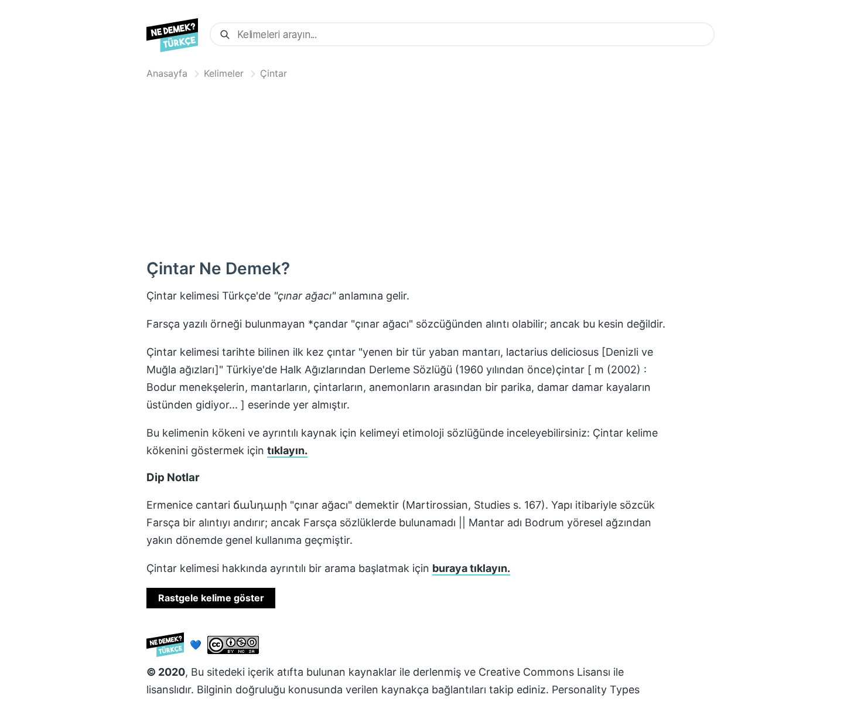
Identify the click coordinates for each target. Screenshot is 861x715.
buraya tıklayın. (471, 568)
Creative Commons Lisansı (544, 672)
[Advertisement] (431, 166)
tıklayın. (287, 450)
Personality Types (596, 689)
